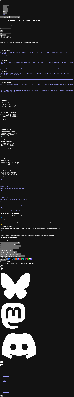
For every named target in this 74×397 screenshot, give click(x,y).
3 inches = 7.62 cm (23, 46)
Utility (4, 7)
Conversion (5, 5)
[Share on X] (11, 259)
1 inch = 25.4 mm (59, 52)
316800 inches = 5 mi (15, 74)
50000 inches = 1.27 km (48, 79)
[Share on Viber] (31, 259)
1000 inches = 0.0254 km (13, 79)
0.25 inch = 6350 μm (27, 84)
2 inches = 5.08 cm (17, 46)
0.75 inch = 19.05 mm (44, 52)
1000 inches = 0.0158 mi (13, 73)
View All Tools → (6, 376)
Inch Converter (5, 370)
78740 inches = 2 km (57, 79)
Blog (4, 380)
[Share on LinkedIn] (14, 259)
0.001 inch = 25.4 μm (4, 84)
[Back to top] (1, 396)
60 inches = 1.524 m (50, 62)
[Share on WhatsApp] (22, 259)
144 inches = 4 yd (62, 68)
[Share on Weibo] (27, 259)
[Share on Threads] (12, 259)
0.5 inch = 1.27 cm (3, 46)
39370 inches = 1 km (40, 79)
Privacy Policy (5, 391)
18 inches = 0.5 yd (19, 68)
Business (4, 11)
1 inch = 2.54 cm (10, 46)
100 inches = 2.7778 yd (55, 68)
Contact (4, 386)
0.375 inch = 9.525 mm (21, 52)
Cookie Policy (5, 390)
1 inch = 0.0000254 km (4, 79)
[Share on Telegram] (24, 259)
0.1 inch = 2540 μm (19, 84)
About (4, 385)
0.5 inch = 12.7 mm (36, 52)
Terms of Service (6, 392)
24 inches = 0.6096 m (26, 62)
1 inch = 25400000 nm (65, 90)
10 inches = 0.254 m (11, 62)
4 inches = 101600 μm (65, 84)
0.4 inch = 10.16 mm (29, 52)
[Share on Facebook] (9, 259)
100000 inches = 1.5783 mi (58, 73)
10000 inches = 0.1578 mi (31, 73)
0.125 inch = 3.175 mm (4, 52)
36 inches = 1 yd (33, 68)
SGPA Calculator (6, 375)
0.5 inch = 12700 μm (34, 84)
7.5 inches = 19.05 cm (54, 46)
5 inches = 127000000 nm (10, 91)
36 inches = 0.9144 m (34, 62)
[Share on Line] (29, 259)
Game (4, 13)
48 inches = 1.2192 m (42, 62)
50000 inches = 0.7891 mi (41, 73)
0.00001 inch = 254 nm (4, 90)
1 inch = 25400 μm (41, 84)
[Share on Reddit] (16, 259)
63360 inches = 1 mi (49, 73)
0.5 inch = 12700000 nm (56, 90)
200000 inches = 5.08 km (11, 80)
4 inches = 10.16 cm (31, 46)
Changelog (5, 381)
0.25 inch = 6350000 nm (47, 90)
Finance (4, 9)
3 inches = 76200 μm (57, 84)
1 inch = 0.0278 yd (3, 68)
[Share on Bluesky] (18, 259)
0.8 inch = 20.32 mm (52, 52)
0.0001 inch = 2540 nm (13, 90)
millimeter (2, 35)
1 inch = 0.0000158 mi (4, 73)
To (0, 32)
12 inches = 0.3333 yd (11, 68)
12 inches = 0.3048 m (19, 62)
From (1, 27)
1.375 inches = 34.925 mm (67, 52)
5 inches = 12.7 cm (38, 46)
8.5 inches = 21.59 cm (62, 46)
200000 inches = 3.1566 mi (6, 74)
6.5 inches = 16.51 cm (46, 46)
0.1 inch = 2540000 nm (39, 90)
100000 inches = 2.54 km (65, 79)
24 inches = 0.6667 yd (26, 68)
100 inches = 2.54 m (65, 62)
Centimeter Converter (7, 371)
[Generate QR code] (4, 260)
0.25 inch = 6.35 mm (13, 52)
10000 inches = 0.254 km (31, 79)
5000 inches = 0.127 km (22, 79)
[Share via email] (7, 259)
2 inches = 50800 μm (49, 84)
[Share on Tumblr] (25, 259)
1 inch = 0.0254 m (3, 62)
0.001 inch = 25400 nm (22, 90)
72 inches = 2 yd (48, 68)
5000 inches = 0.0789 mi (22, 73)
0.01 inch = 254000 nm (30, 90)
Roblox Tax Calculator (7, 372)
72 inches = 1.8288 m (58, 62)
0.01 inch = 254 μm (12, 84)
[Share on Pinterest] (20, 259)
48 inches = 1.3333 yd (41, 68)
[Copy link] (1, 260)
